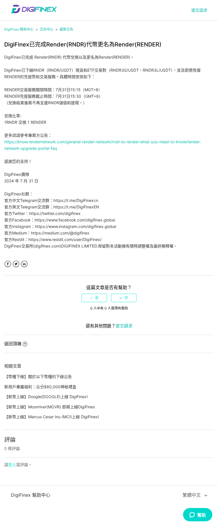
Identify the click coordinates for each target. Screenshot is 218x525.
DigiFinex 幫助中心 (18, 29)
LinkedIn (24, 264)
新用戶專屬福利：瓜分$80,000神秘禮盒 (40, 386)
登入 (12, 464)
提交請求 (199, 10)
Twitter (16, 264)
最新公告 (66, 29)
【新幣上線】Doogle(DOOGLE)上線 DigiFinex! (46, 396)
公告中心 (46, 29)
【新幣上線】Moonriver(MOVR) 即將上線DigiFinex (49, 406)
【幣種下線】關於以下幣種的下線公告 (38, 376)
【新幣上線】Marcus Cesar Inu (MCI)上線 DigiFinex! (51, 416)
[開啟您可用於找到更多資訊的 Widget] (197, 515)
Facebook (7, 264)
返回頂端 (12, 343)
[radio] (94, 298)
